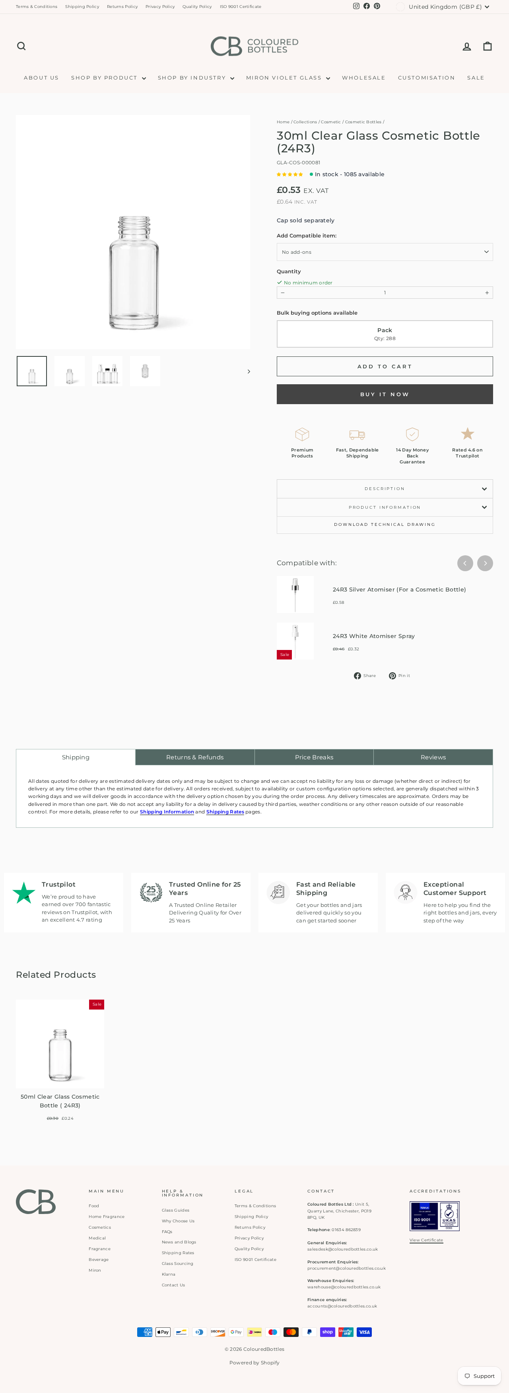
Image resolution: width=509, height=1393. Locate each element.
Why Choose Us (178, 1221)
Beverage (99, 1259)
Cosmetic (331, 122)
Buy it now (385, 394)
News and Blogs (179, 1242)
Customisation (427, 77)
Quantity (289, 271)
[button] (290, 174)
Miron (95, 1270)
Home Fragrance (106, 1216)
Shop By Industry (193, 77)
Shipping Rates (178, 1252)
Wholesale (364, 77)
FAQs (167, 1231)
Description (385, 488)
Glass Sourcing (178, 1263)
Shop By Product (105, 77)
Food (94, 1205)
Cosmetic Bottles (363, 122)
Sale (476, 77)
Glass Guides (176, 1210)
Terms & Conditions (36, 6)
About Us (41, 77)
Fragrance (100, 1248)
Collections (305, 122)
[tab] (76, 757)
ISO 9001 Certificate (241, 6)
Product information (385, 507)
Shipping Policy (82, 6)
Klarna (169, 1274)
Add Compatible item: (306, 235)
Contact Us (173, 1285)
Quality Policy (197, 6)
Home (283, 122)
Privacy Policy (160, 6)
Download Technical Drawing (385, 524)
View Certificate (426, 1240)
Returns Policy (122, 6)
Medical (97, 1238)
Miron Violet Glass (285, 77)
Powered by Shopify (254, 1363)
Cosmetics (100, 1227)
